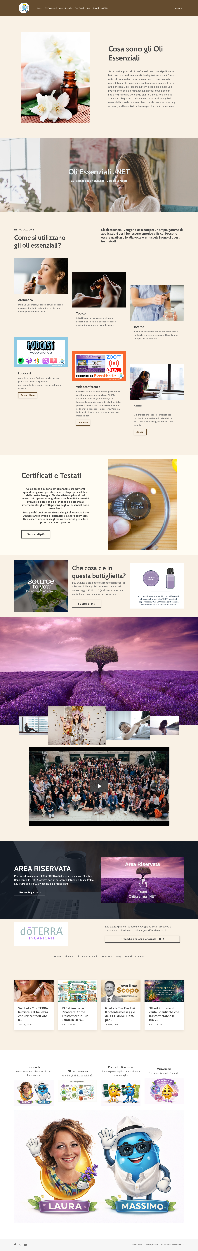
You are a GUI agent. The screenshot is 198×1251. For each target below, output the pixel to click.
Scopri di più (28, 395)
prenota (83, 422)
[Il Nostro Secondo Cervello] (164, 1091)
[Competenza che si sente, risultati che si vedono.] (34, 1093)
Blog (88, 8)
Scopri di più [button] (36, 534)
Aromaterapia (65, 8)
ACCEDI (104, 8)
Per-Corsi (79, 8)
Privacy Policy (151, 1245)
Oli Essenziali (51, 8)
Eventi (96, 8)
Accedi (140, 432)
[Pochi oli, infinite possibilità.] (77, 1091)
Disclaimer (137, 1245)
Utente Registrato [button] (29, 892)
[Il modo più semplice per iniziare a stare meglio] (120, 1093)
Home (39, 8)
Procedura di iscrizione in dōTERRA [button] (142, 939)
